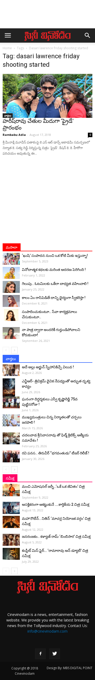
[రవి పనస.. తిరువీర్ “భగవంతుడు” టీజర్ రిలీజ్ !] (11, 456)
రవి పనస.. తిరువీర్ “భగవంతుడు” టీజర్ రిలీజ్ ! (55, 453)
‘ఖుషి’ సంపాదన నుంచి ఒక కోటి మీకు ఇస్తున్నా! (55, 255)
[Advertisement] (47, 16)
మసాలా (11, 247)
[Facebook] (40, 653)
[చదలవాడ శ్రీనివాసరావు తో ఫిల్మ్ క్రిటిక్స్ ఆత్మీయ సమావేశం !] (11, 438)
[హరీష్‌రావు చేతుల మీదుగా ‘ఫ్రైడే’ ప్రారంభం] (47, 96)
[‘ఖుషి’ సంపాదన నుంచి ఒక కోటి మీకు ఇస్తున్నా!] (11, 259)
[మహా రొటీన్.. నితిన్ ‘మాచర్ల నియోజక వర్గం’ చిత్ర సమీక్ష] (11, 522)
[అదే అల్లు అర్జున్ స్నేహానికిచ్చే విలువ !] (11, 370)
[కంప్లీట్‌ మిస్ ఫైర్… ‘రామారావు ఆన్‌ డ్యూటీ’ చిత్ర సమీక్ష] (11, 554)
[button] (87, 35)
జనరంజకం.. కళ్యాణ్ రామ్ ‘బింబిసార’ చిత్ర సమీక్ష (56, 536)
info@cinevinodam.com (47, 631)
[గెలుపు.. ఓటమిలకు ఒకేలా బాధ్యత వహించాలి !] (11, 287)
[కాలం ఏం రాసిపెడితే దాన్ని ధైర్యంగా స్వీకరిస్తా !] (11, 301)
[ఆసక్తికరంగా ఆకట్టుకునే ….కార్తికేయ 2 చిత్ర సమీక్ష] (11, 508)
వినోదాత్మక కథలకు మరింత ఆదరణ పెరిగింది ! (54, 269)
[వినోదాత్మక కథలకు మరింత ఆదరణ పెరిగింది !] (11, 273)
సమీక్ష (10, 478)
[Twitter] (54, 653)
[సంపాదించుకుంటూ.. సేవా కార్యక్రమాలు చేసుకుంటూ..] (11, 315)
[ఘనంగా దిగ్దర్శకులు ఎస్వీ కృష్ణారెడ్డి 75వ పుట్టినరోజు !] (11, 402)
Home (7, 48)
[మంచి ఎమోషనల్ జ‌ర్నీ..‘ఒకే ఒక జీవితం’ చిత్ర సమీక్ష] (11, 490)
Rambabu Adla (14, 135)
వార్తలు (7, 115)
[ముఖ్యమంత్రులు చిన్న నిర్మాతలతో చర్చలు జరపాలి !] (11, 420)
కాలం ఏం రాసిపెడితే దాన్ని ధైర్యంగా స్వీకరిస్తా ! (54, 298)
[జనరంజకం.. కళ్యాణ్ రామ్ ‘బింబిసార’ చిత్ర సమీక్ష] (11, 540)
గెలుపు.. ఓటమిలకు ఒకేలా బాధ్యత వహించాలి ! (55, 283)
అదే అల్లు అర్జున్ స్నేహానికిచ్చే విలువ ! (48, 367)
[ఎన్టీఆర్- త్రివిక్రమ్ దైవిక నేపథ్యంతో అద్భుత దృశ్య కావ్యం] (11, 387)
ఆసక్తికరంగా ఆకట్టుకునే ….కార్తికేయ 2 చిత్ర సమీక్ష (55, 504)
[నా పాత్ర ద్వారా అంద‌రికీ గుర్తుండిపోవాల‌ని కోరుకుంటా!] (11, 333)
